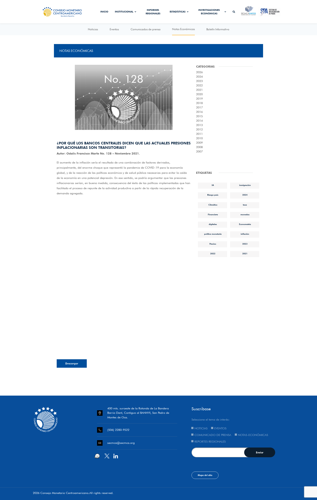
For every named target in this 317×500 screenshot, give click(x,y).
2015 (199, 116)
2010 (199, 138)
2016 (199, 112)
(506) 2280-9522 (118, 430)
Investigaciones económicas (209, 11)
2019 (199, 98)
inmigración (245, 185)
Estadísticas (177, 11)
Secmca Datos (248, 11)
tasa (245, 204)
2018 (199, 103)
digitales (213, 224)
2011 (199, 134)
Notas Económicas (183, 29)
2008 (199, 147)
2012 (199, 129)
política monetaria (213, 234)
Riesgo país (212, 195)
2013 (199, 125)
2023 (199, 81)
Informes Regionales (153, 11)
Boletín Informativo (217, 29)
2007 (199, 151)
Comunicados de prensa (146, 29)
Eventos (114, 29)
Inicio (104, 11)
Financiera (213, 214)
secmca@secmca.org (121, 443)
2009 (199, 142)
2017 (199, 107)
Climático (212, 204)
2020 (199, 94)
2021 (199, 90)
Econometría (245, 224)
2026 (199, 72)
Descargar (71, 363)
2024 (199, 76)
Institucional (124, 11)
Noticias (93, 29)
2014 (199, 120)
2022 (199, 85)
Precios (212, 244)
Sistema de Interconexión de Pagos (269, 12)
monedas (245, 214)
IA (213, 185)
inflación (245, 234)
